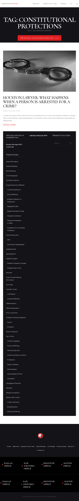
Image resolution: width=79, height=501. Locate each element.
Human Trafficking (13, 346)
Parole (9, 322)
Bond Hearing (11, 171)
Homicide (9, 284)
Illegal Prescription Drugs (15, 211)
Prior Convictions (11, 313)
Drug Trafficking (12, 194)
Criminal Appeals (11, 175)
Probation (10, 327)
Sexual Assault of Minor (14, 374)
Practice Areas (61, 446)
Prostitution (11, 360)
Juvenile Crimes (11, 289)
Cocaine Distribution (14, 189)
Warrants (9, 388)
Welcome (16, 446)
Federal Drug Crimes (14, 268)
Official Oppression (12, 308)
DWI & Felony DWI (12, 235)
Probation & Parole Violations (16, 317)
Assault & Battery (11, 166)
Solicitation (11, 378)
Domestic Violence (12, 180)
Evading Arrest (11, 249)
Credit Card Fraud (13, 402)
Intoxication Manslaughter (15, 244)
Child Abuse (11, 294)
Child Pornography (13, 341)
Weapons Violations (12, 393)
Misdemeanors (11, 303)
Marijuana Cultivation (14, 216)
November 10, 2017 (15, 111)
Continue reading (9, 124)
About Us (71, 446)
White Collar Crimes (12, 397)
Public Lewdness (12, 364)
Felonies (9, 272)
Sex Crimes (10, 336)
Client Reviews (41, 446)
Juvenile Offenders (13, 299)
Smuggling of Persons (13, 383)
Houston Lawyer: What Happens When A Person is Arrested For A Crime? (36, 102)
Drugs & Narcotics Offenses (15, 185)
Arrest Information (12, 161)
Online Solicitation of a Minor (16, 355)
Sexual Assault (12, 369)
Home (29, 30)
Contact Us (40, 450)
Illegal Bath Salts (12, 206)
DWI (8, 240)
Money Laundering (13, 411)
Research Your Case (27, 446)
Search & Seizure (12, 331)
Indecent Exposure (13, 350)
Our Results (51, 446)
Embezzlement (12, 407)
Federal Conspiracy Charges (16, 263)
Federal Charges (11, 258)
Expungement (11, 254)
